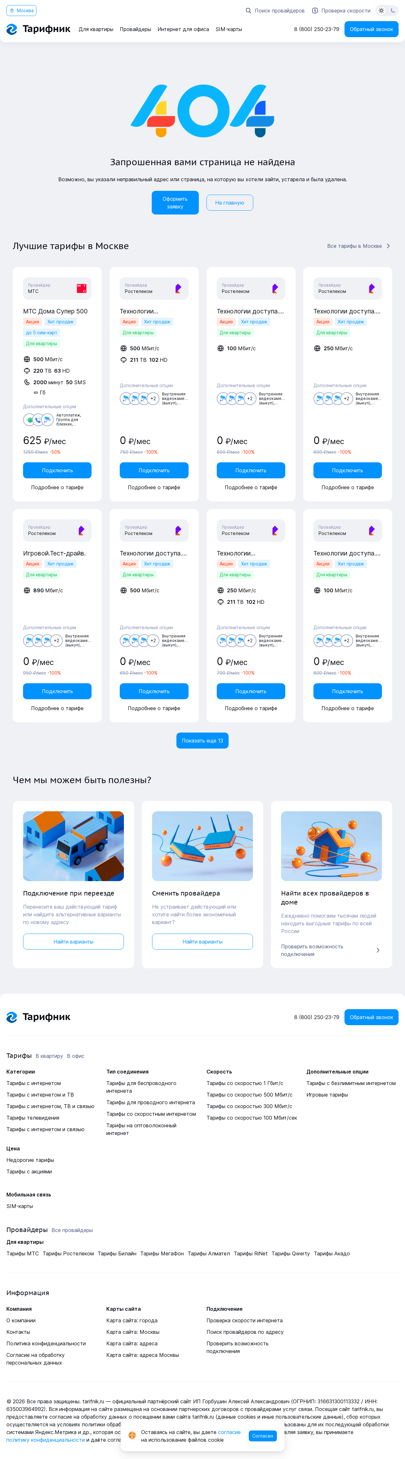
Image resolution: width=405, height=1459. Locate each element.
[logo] (38, 29)
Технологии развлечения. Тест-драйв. (148, 311)
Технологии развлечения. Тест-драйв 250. (245, 553)
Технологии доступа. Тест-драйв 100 (248, 311)
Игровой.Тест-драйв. (54, 553)
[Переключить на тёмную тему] (387, 10)
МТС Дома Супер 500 (55, 311)
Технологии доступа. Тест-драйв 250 (344, 311)
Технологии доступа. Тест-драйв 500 (151, 553)
